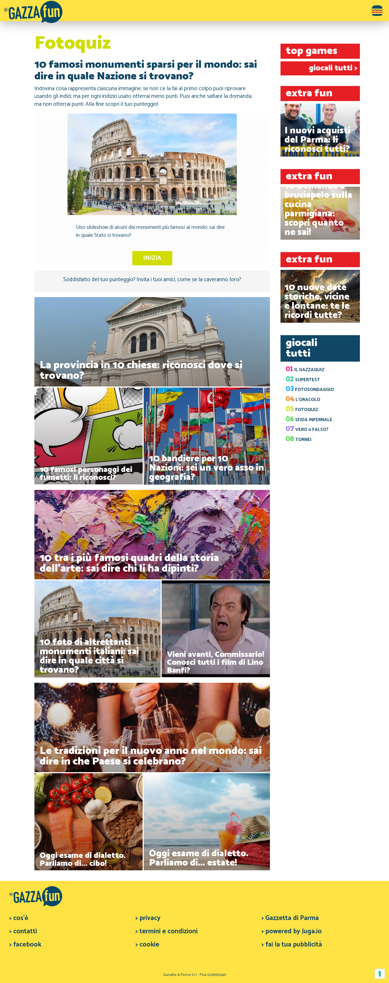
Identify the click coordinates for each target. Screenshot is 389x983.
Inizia (152, 258)
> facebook (25, 944)
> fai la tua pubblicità (291, 944)
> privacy (148, 918)
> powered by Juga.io (291, 931)
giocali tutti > (333, 68)
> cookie (147, 944)
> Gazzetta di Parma (290, 918)
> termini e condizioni (166, 931)
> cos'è (18, 918)
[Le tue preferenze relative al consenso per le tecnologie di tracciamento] (380, 974)
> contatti (23, 931)
